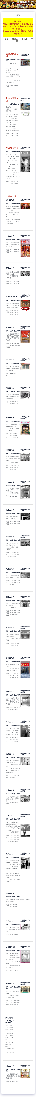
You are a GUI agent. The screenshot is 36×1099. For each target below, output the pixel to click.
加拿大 (15, 39)
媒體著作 (18, 5)
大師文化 (19, 7)
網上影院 (24, 5)
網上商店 (31, 2)
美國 (6, 39)
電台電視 (31, 5)
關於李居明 (23, 2)
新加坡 (24, 39)
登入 (26, 7)
